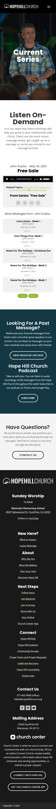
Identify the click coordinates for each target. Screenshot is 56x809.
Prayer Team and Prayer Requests (28, 657)
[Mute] (40, 179)
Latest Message (28, 545)
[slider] (24, 179)
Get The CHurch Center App (28, 787)
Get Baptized (28, 598)
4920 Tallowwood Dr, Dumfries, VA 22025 (28, 512)
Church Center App (28, 623)
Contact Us (28, 455)
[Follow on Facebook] (22, 708)
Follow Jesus (28, 592)
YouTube (33, 518)
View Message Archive (28, 355)
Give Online (28, 617)
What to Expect (28, 539)
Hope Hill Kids (28, 638)
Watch (27, 230)
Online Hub (28, 676)
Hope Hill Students (28, 645)
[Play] (7, 179)
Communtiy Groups (28, 651)
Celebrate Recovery (28, 663)
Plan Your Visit (28, 571)
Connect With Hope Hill (28, 775)
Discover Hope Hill (28, 577)
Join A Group (28, 605)
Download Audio (39, 189)
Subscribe (28, 398)
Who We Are (28, 559)
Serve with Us (28, 611)
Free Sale (27, 187)
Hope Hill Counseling (28, 669)
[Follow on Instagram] (28, 708)
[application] (28, 179)
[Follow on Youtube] (33, 708)
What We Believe (28, 565)
